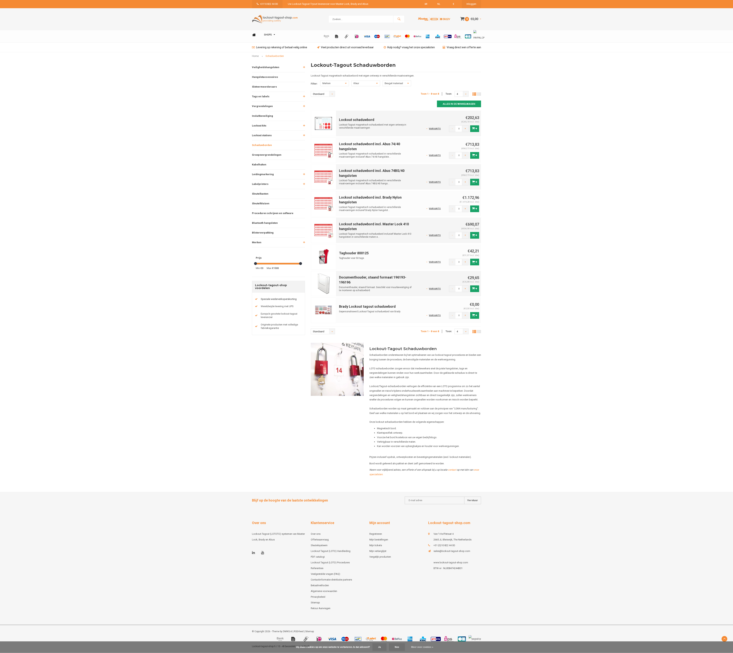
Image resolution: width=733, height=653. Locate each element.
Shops (268, 34)
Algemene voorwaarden (324, 591)
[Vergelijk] (426, 3)
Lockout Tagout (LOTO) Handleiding (330, 551)
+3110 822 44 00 (269, 3)
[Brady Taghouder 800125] (323, 256)
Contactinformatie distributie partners (331, 579)
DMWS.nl (287, 631)
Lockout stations (262, 135)
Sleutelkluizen (260, 203)
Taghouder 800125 (354, 253)
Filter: (314, 83)
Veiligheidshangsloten (265, 67)
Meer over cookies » (422, 647)
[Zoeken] (399, 19)
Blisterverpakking (263, 232)
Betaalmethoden (320, 585)
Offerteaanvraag (320, 539)
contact (452, 469)
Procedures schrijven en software (272, 213)
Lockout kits (259, 125)
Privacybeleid (318, 596)
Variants (435, 128)
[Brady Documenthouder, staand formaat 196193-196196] (323, 283)
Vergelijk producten (380, 556)
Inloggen (471, 3)
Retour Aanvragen (320, 608)
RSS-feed (299, 631)
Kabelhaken (259, 164)
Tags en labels (260, 96)
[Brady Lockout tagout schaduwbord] (323, 310)
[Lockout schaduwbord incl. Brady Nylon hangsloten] (323, 203)
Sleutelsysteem (319, 545)
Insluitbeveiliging (262, 115)
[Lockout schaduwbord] (323, 123)
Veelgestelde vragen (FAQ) (325, 573)
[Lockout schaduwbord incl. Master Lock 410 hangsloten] (323, 230)
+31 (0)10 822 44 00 (444, 545)
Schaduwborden (275, 56)
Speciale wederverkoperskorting (279, 299)
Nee (397, 647)
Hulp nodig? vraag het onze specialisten (411, 47)
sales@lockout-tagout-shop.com (452, 551)
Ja (379, 647)
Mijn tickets (375, 545)
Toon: (449, 93)
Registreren (375, 533)
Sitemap (315, 602)
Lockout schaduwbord (356, 120)
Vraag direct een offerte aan (464, 47)
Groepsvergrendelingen (266, 154)
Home (254, 34)
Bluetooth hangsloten (265, 222)
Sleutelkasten (260, 193)
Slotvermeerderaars (264, 86)
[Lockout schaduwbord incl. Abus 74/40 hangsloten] (323, 150)
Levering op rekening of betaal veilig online (281, 47)
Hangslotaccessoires (265, 77)
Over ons (315, 533)
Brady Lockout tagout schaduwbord (367, 306)
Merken (256, 242)
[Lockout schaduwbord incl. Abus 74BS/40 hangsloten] (323, 176)
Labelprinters (260, 184)
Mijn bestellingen (378, 539)
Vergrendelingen (262, 106)
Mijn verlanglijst (377, 551)
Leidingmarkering (263, 174)
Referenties (317, 568)
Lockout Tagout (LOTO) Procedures (330, 562)
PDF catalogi (318, 556)
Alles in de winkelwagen (459, 103)
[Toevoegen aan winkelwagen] (474, 128)
